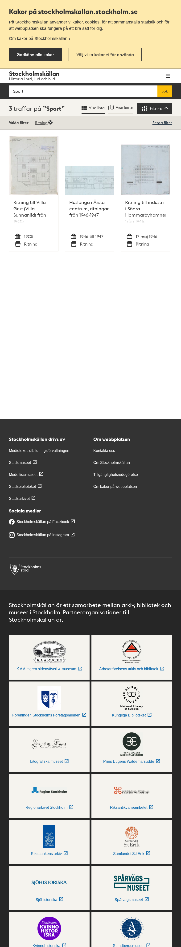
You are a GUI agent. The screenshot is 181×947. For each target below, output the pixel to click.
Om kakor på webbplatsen (115, 487)
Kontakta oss (104, 451)
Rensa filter (162, 122)
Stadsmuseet (20, 463)
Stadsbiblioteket (22, 487)
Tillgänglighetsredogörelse (115, 475)
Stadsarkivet (19, 498)
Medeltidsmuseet (23, 475)
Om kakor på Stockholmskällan (38, 38)
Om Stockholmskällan (111, 463)
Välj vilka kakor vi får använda (105, 54)
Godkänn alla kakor (35, 54)
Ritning (41, 122)
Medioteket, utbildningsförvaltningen (39, 451)
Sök (165, 91)
